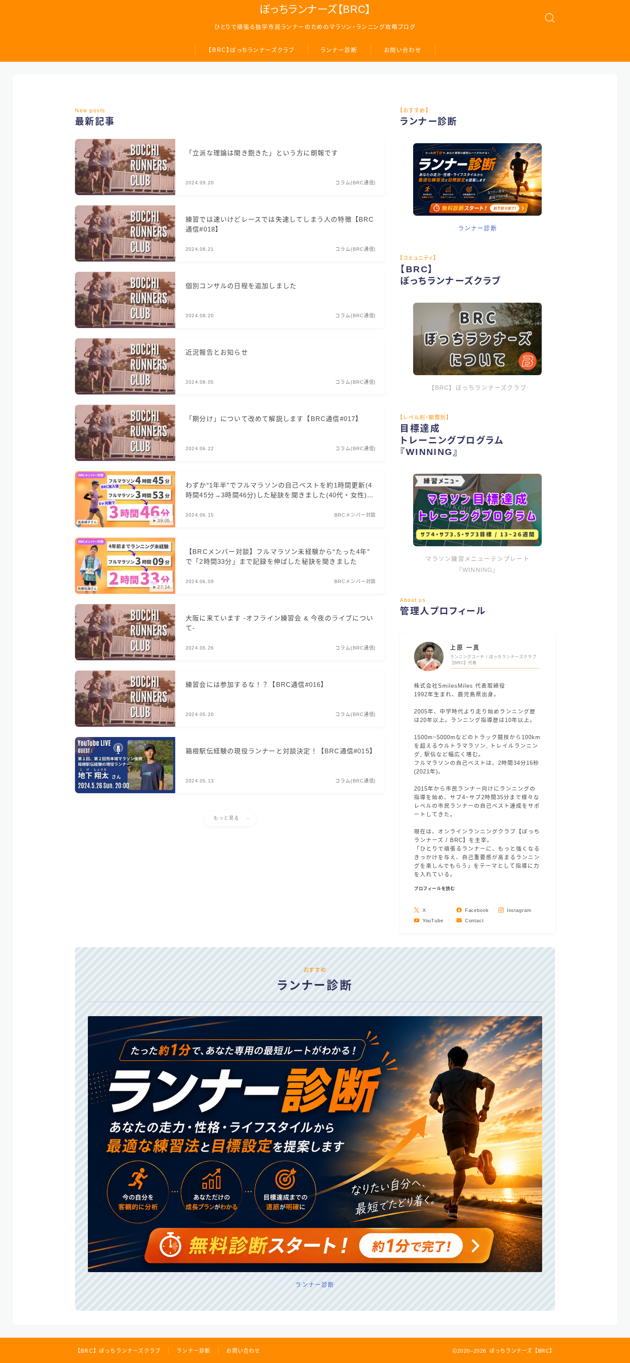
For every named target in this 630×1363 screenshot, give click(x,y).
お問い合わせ (403, 50)
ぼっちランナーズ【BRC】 (315, 9)
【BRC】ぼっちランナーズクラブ (251, 50)
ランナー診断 (339, 50)
